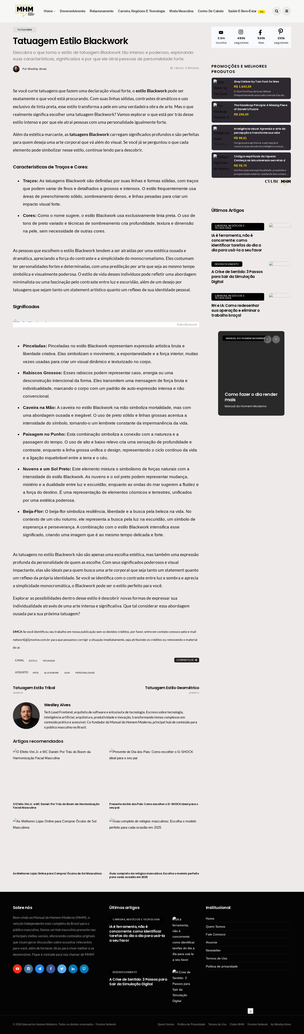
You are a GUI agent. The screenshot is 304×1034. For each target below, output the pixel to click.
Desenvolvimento (72, 11)
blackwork (51, 673)
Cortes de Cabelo (211, 11)
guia (67, 673)
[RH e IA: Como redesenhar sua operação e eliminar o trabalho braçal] (280, 304)
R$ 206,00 (241, 114)
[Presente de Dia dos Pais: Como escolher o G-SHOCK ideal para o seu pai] (154, 773)
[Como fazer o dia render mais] (251, 373)
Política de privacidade (222, 966)
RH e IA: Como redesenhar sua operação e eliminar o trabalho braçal (235, 310)
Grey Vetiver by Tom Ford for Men (256, 81)
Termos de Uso (216, 958)
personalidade (85, 673)
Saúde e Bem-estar (245, 11)
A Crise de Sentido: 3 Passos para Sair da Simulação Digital (237, 276)
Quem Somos (215, 926)
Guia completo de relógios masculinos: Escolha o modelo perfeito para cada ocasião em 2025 (154, 875)
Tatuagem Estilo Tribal (34, 690)
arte (36, 673)
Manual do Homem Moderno (245, 338)
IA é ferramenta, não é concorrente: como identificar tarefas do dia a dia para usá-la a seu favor (236, 243)
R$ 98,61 (240, 138)
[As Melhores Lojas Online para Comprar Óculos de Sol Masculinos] (58, 842)
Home (48, 11)
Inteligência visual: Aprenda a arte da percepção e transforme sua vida (260, 131)
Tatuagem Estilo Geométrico (172, 690)
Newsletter (213, 950)
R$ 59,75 (240, 165)
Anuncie (211, 942)
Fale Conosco (215, 934)
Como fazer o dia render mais (251, 397)
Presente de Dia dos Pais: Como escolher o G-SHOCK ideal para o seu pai (153, 805)
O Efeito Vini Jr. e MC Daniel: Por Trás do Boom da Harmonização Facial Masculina (56, 805)
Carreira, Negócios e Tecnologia (141, 11)
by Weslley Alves (281, 1024)
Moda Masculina (181, 11)
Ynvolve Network (257, 1024)
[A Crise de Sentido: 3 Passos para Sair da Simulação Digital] (280, 272)
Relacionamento (101, 11)
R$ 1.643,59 (242, 86)
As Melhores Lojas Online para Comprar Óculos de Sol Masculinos (57, 873)
